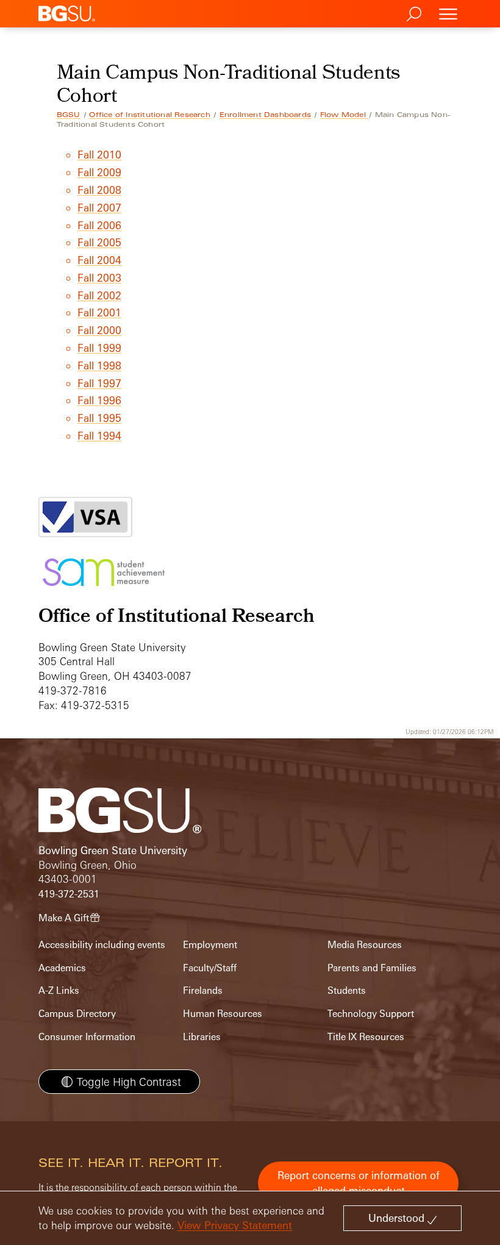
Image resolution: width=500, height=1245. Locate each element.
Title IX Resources (365, 1037)
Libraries (202, 1037)
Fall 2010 (99, 154)
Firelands (203, 990)
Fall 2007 (99, 207)
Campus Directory (77, 1013)
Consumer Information (86, 1037)
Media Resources (364, 945)
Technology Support (370, 1013)
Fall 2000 (99, 330)
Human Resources (222, 1013)
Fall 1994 (99, 435)
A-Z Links (58, 990)
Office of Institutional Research (149, 114)
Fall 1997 (99, 383)
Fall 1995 (99, 418)
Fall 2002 (99, 295)
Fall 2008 (99, 190)
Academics (62, 968)
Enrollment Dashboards (265, 114)
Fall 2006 (99, 225)
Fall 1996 (99, 400)
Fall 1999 (99, 347)
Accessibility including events (101, 945)
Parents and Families (371, 968)
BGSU (68, 114)
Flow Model (344, 114)
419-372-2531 (68, 894)
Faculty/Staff (210, 968)
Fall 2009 (99, 172)
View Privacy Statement (234, 1225)
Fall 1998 (99, 365)
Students (346, 990)
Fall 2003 (99, 277)
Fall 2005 (99, 242)
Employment (210, 945)
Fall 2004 (99, 260)
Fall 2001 (99, 312)
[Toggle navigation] (448, 13)
